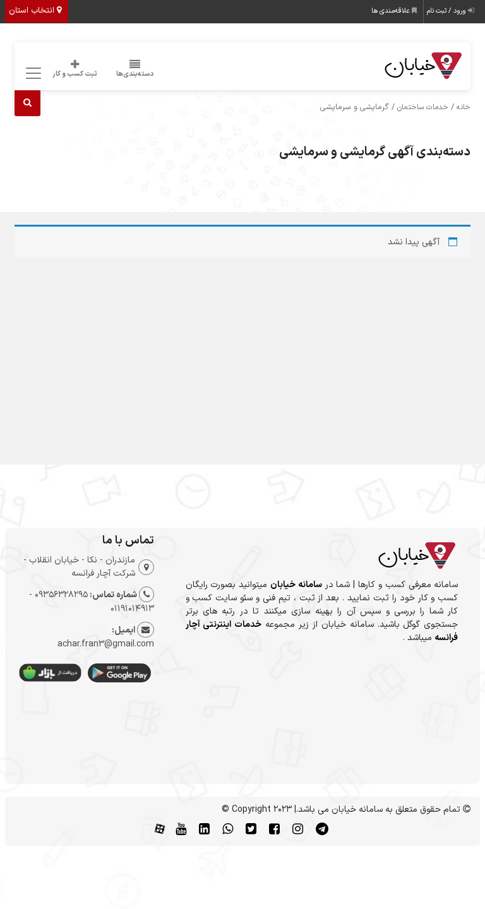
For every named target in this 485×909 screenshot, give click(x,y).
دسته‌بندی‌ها (135, 74)
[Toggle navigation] (32, 73)
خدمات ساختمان (422, 107)
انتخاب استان (33, 10)
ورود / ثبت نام (447, 11)
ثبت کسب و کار (74, 74)
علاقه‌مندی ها (391, 11)
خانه (463, 107)
